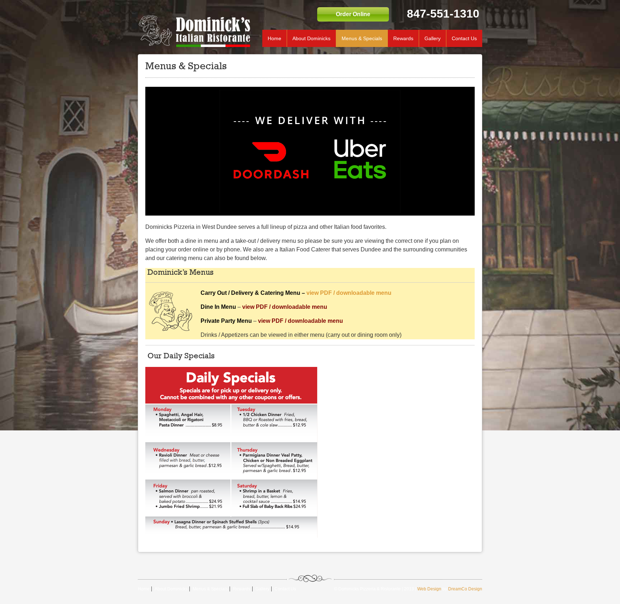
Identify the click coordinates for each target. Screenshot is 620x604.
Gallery (432, 38)
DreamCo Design (465, 588)
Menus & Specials (362, 38)
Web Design (429, 588)
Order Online (353, 14)
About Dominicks (311, 38)
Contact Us (464, 38)
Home (274, 38)
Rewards (403, 38)
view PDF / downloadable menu (348, 293)
